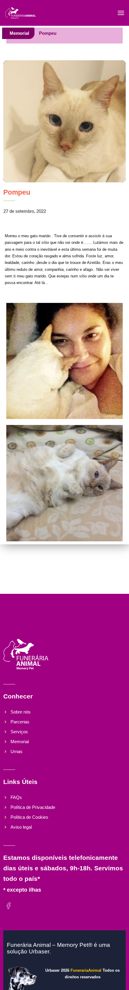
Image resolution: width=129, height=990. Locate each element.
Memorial (19, 33)
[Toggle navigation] (120, 12)
